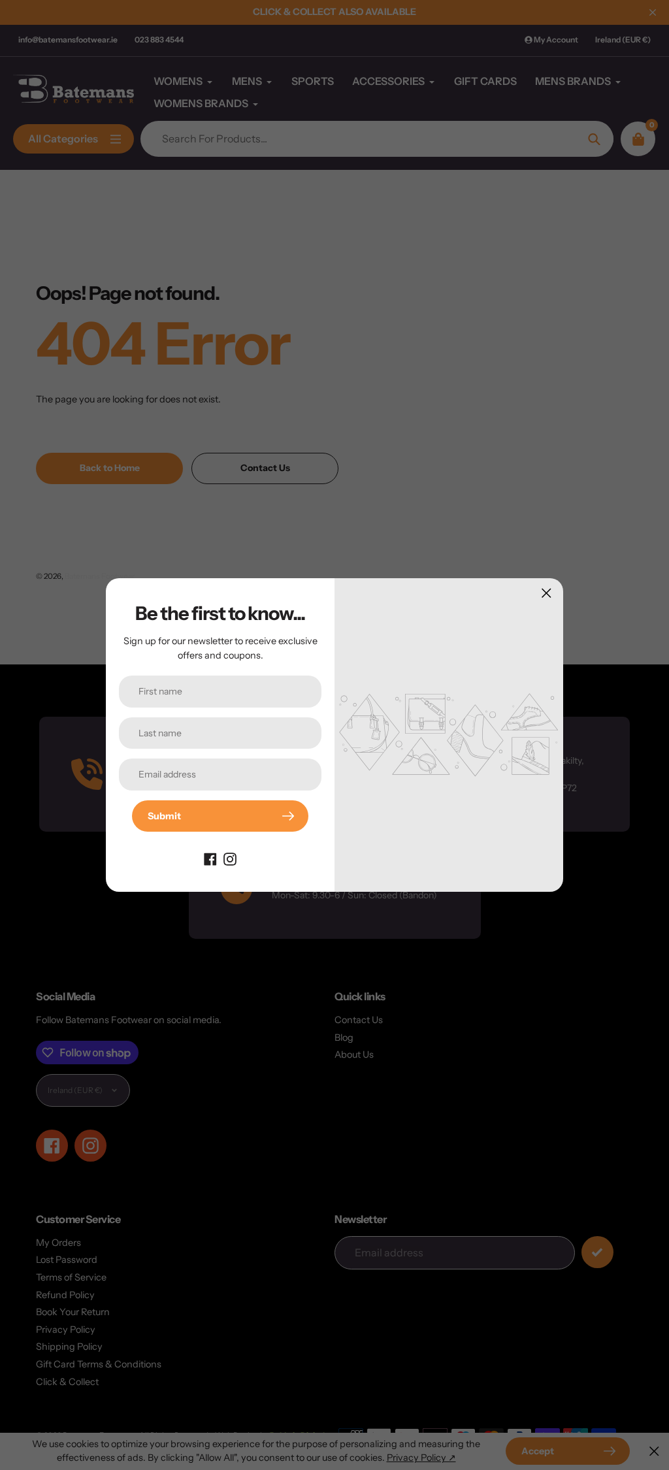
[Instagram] (230, 858)
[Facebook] (210, 858)
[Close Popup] (546, 593)
